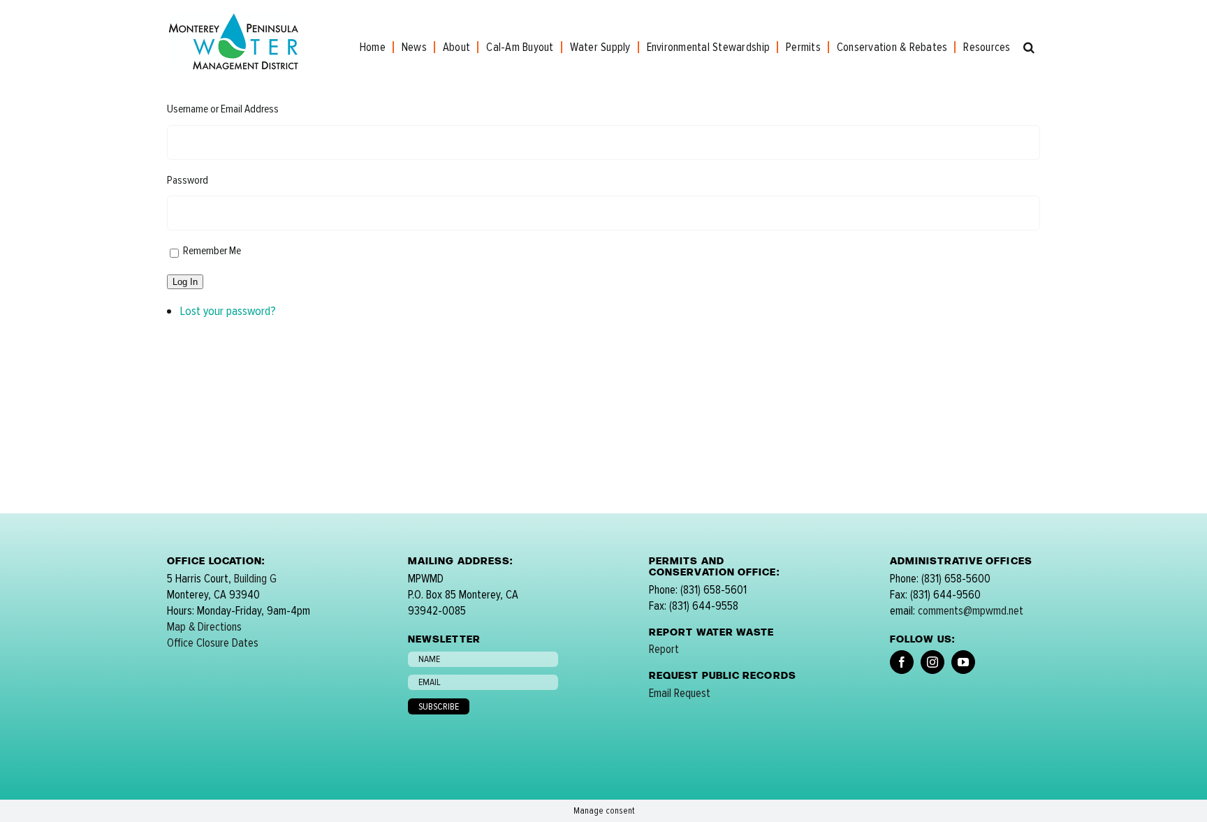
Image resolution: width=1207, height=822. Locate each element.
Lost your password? (228, 310)
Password (187, 180)
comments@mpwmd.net (970, 610)
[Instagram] (932, 662)
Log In (185, 282)
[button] (1028, 47)
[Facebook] (902, 662)
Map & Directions (204, 626)
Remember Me (212, 251)
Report (664, 649)
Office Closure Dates (212, 643)
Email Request (679, 693)
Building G (255, 578)
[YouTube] (963, 662)
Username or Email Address (223, 109)
